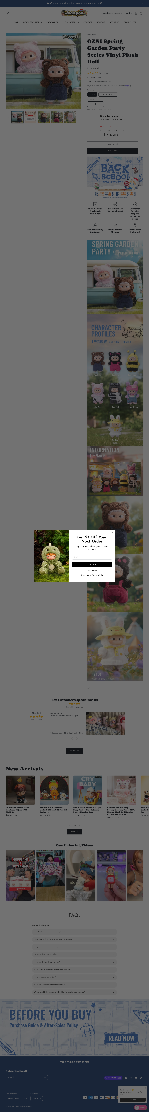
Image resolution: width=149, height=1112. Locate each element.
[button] (112, 532)
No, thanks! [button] (92, 570)
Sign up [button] (92, 564)
